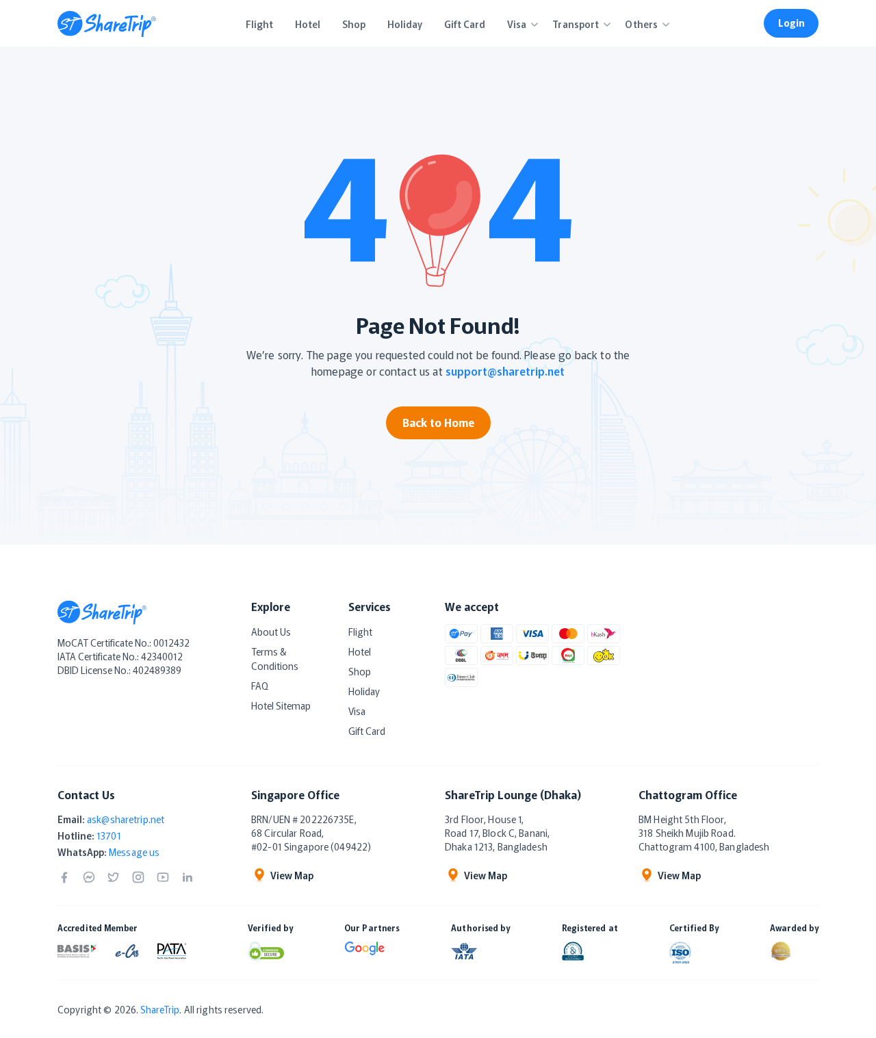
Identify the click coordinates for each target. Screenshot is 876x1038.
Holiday (364, 691)
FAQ (259, 685)
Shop (359, 671)
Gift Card (366, 731)
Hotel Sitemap (281, 705)
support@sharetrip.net (505, 371)
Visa (356, 711)
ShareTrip (159, 1009)
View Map (291, 875)
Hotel (359, 651)
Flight (360, 631)
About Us (271, 631)
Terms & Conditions (274, 659)
